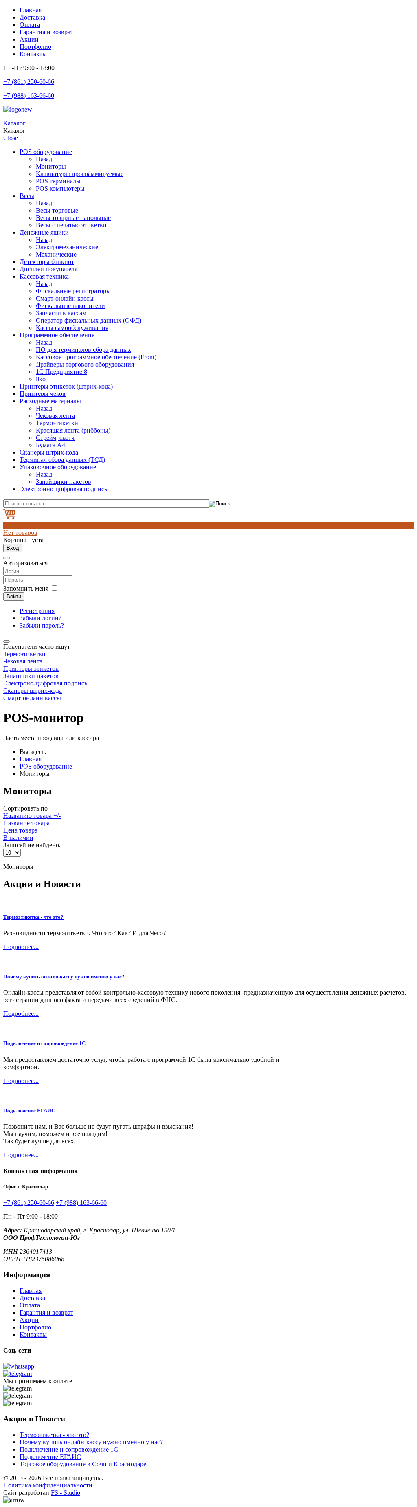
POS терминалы (58, 181)
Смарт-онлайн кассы (65, 298)
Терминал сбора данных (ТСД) (62, 459)
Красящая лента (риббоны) (73, 430)
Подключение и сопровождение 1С (44, 1043)
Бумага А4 (50, 445)
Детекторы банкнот (47, 261)
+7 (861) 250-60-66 (28, 81)
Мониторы (51, 166)
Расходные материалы (50, 401)
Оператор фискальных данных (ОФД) (88, 320)
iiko (41, 379)
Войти (14, 596)
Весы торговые (57, 210)
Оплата (30, 24)
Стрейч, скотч (55, 437)
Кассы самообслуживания (72, 327)
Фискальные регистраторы (73, 291)
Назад (44, 159)
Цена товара (20, 830)
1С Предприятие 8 (61, 371)
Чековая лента (55, 415)
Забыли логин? (40, 618)
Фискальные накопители (70, 305)
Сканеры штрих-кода (49, 452)
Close (10, 137)
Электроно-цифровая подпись (45, 683)
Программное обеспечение (57, 335)
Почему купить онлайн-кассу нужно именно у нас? (64, 976)
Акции (29, 39)
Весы (27, 195)
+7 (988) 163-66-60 (28, 95)
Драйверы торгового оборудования (85, 364)
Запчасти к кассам (61, 313)
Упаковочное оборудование (58, 467)
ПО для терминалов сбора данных (83, 349)
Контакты (33, 54)
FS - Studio (65, 1492)
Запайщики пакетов (63, 481)
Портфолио (35, 46)
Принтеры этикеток (31, 668)
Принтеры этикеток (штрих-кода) (66, 386)
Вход (13, 548)
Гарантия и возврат (46, 32)
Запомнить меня (25, 588)
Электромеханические (67, 247)
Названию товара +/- (32, 815)
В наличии (18, 837)
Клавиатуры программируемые (79, 173)
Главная (31, 10)
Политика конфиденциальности (47, 1485)
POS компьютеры (60, 188)
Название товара (26, 822)
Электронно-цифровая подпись (63, 488)
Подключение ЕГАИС (29, 1110)
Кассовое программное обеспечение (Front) (96, 357)
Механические (56, 254)
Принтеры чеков (43, 393)
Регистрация (37, 610)
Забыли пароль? (42, 625)
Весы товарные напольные (73, 217)
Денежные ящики (44, 232)
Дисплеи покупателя (48, 269)
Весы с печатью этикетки (71, 225)
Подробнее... (21, 946)
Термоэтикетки (57, 423)
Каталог (14, 123)
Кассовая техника (44, 276)
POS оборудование (46, 151)
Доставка (32, 17)
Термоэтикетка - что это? (33, 917)
